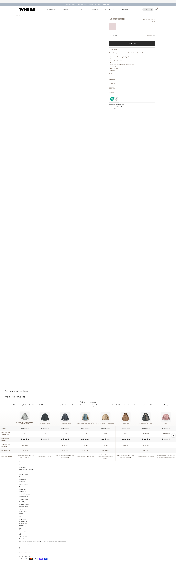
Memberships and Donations (26, 469)
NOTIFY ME (132, 43)
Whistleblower (22, 479)
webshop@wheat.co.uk (25, 532)
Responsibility (22, 467)
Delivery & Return (23, 484)
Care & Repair (22, 502)
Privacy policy (22, 489)
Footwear (94, 10)
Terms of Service (23, 487)
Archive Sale (125, 10)
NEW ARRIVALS (51, 10)
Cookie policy (22, 492)
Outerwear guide (23, 499)
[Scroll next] (173, 435)
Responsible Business (24, 494)
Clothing (81, 10)
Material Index (22, 509)
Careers (21, 477)
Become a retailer (23, 474)
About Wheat (22, 465)
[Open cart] (156, 9)
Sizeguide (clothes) (24, 504)
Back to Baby (20, 16)
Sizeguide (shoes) (23, 507)
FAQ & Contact (23, 511)
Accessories (109, 10)
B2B (20, 472)
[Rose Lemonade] (112, 26)
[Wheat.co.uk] (27, 9)
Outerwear (66, 10)
